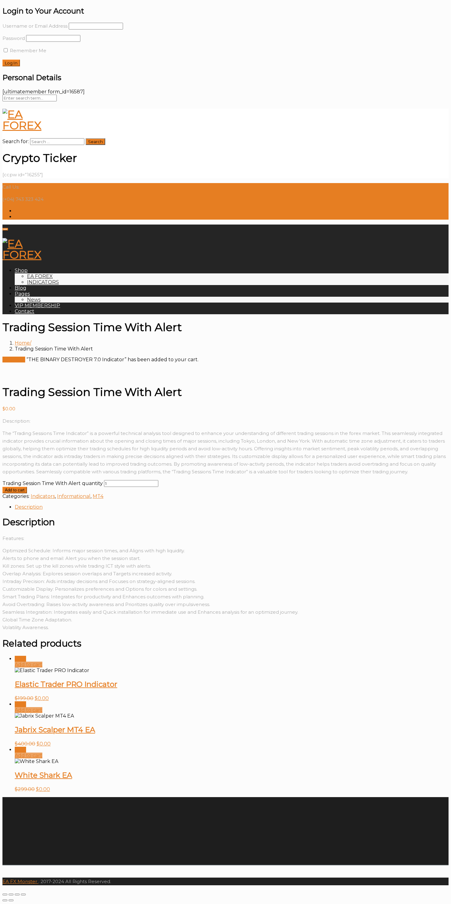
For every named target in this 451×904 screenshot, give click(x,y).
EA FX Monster (19, 881)
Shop (21, 270)
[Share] (11, 894)
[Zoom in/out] (23, 894)
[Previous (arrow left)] (4, 900)
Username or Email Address (34, 26)
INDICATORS (43, 282)
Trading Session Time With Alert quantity (52, 483)
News (33, 300)
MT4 (98, 496)
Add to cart (15, 490)
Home (22, 343)
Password (13, 38)
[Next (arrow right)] (11, 900)
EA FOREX (40, 276)
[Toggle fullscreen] (17, 894)
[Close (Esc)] (4, 894)
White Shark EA (43, 775)
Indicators (43, 496)
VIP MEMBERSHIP (37, 305)
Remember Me (27, 50)
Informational (74, 496)
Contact (24, 311)
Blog (20, 288)
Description (29, 507)
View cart (13, 359)
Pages (22, 294)
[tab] (232, 507)
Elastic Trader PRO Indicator (66, 684)
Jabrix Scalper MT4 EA (55, 729)
